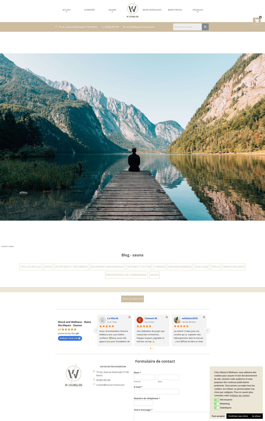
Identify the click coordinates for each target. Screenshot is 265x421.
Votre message (143, 409)
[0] (257, 21)
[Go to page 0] (150, 348)
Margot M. (188, 318)
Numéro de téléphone (147, 398)
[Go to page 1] (152, 348)
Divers (48, 266)
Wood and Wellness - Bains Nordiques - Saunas (74, 323)
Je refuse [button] (256, 416)
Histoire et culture (139, 266)
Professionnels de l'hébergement (126, 274)
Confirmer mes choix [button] (238, 416)
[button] (216, 399)
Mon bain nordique (180, 266)
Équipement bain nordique (107, 266)
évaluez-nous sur (69, 338)
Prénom (137, 381)
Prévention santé (234, 266)
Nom (137, 372)
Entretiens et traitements (71, 266)
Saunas (112, 10)
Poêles (216, 266)
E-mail (138, 387)
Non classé (202, 266)
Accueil (67, 10)
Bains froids (175, 10)
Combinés (89, 10)
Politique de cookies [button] (240, 395)
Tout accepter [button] (218, 416)
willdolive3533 (115, 318)
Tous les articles (30, 266)
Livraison (159, 266)
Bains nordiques (152, 10)
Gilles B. (149, 318)
